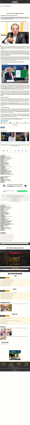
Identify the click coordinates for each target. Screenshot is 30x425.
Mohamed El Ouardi (2, 173)
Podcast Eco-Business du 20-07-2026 (7, 313)
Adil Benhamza (2, 159)
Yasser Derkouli (2, 181)
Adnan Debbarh (2, 209)
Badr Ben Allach (2, 214)
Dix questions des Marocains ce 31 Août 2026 (6, 234)
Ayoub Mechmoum (2, 162)
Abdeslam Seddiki (2, 207)
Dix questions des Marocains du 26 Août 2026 (6, 240)
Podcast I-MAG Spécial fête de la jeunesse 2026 (9, 310)
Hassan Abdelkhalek (2, 171)
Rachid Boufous (2, 179)
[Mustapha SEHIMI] (15, 22)
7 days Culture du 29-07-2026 (6, 301)
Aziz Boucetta (2, 212)
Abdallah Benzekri (2, 155)
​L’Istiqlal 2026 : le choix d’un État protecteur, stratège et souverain (22, 142)
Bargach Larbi (2, 165)
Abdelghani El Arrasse (2, 157)
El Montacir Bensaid (2, 170)
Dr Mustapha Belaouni (2, 169)
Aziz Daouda (1, 163)
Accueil (1, 6)
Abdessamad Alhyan (2, 158)
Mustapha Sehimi (2, 176)
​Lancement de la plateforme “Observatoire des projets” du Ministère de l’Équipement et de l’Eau (17, 354)
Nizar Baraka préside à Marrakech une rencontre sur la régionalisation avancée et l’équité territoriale (14, 345)
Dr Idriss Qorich (2, 168)
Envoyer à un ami (7, 123)
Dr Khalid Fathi (2, 218)
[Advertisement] (15, 10)
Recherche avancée (2, 244)
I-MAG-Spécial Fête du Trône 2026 (7, 300)
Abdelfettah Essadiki (2, 156)
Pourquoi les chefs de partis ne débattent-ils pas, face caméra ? (8, 142)
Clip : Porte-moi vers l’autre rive (6, 335)
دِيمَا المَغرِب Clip (4, 337)
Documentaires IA (17, 145)
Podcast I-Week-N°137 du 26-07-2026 (7, 312)
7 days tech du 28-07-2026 (6, 303)
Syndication (16, 422)
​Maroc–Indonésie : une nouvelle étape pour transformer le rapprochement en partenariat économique (14, 321)
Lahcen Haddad (2, 172)
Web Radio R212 (26, 417)
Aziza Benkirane (2, 164)
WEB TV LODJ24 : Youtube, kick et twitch (15, 265)
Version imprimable (13, 123)
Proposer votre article (11, 418)
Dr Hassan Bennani (2, 167)
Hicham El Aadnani (2, 221)
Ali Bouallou (1, 160)
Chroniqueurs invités (8, 6)
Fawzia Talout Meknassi (3, 220)
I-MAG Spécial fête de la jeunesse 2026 (8, 297)
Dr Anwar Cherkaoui (2, 166)
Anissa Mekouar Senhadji (3, 161)
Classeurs (7, 295)
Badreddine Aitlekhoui (3, 215)
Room (4, 6)
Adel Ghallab (1, 208)
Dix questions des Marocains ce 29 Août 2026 (6, 237)
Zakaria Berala (2, 182)
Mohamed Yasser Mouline (3, 174)
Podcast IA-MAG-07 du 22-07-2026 (7, 314)
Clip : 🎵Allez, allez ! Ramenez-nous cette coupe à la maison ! (11, 338)
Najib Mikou (1, 177)
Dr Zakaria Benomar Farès (3, 219)
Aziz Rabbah (1, 213)
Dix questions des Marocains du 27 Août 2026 (6, 239)
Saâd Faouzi (1, 178)
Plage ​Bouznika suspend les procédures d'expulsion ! (7, 236)
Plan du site (13, 422)
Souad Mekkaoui (2, 180)
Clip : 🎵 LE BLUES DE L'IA (5, 341)
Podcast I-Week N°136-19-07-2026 (7, 316)
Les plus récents (2, 295)
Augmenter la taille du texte (20, 123)
